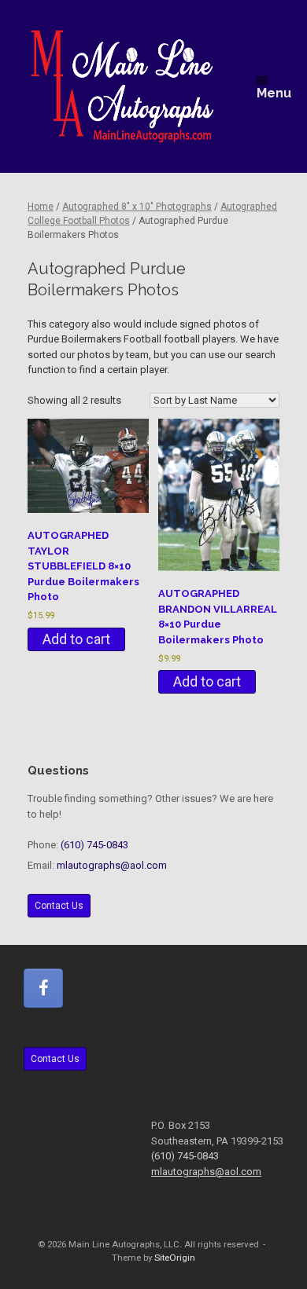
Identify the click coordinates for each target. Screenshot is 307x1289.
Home (41, 206)
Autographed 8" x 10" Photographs (137, 206)
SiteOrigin (174, 1257)
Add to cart (76, 639)
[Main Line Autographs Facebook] (43, 988)
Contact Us (59, 905)
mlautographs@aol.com (112, 865)
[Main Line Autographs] (122, 86)
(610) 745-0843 (94, 845)
